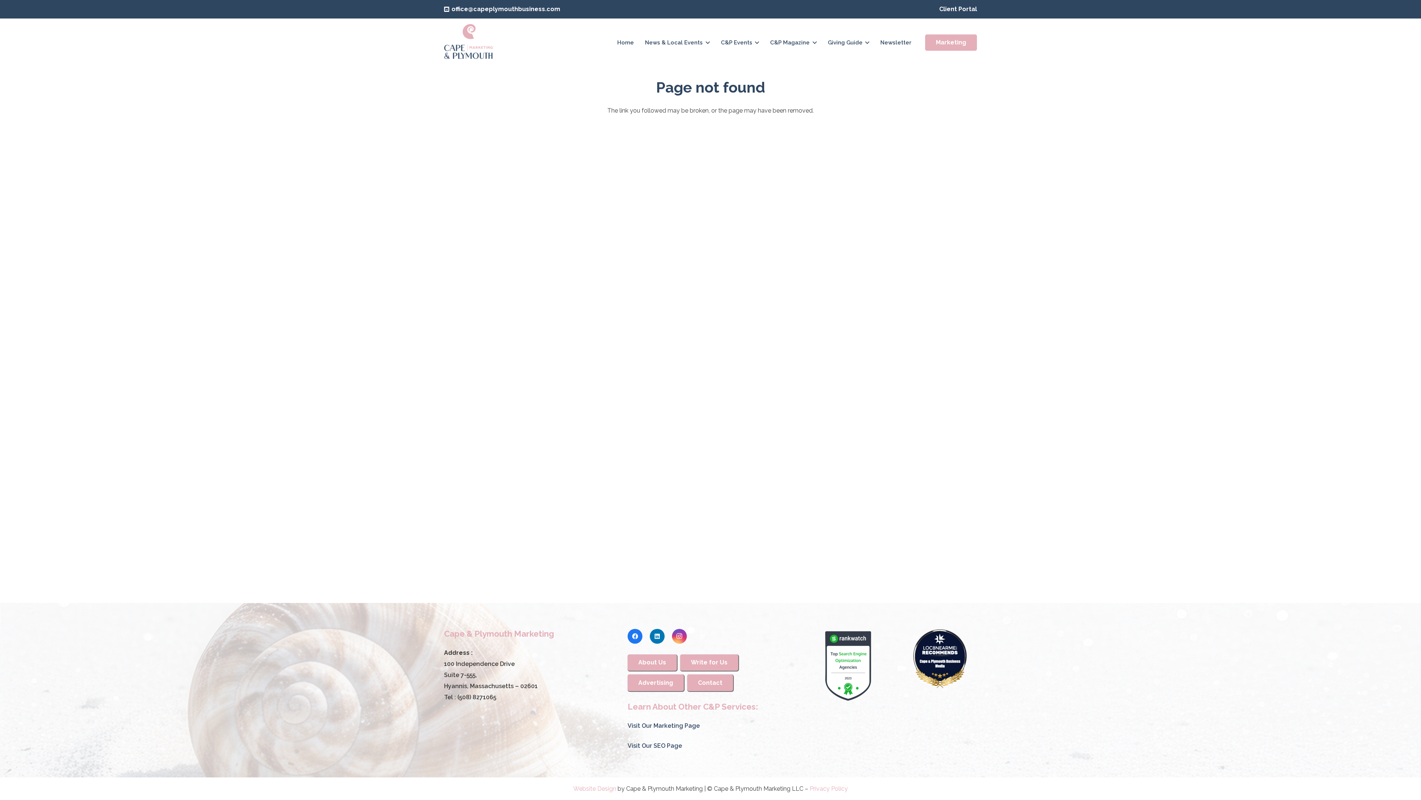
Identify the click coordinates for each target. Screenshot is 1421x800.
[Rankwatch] (848, 666)
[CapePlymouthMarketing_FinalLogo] (468, 42)
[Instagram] (679, 636)
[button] (708, 42)
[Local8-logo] (940, 659)
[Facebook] (635, 636)
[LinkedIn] (657, 636)
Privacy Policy (829, 788)
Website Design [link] (594, 788)
